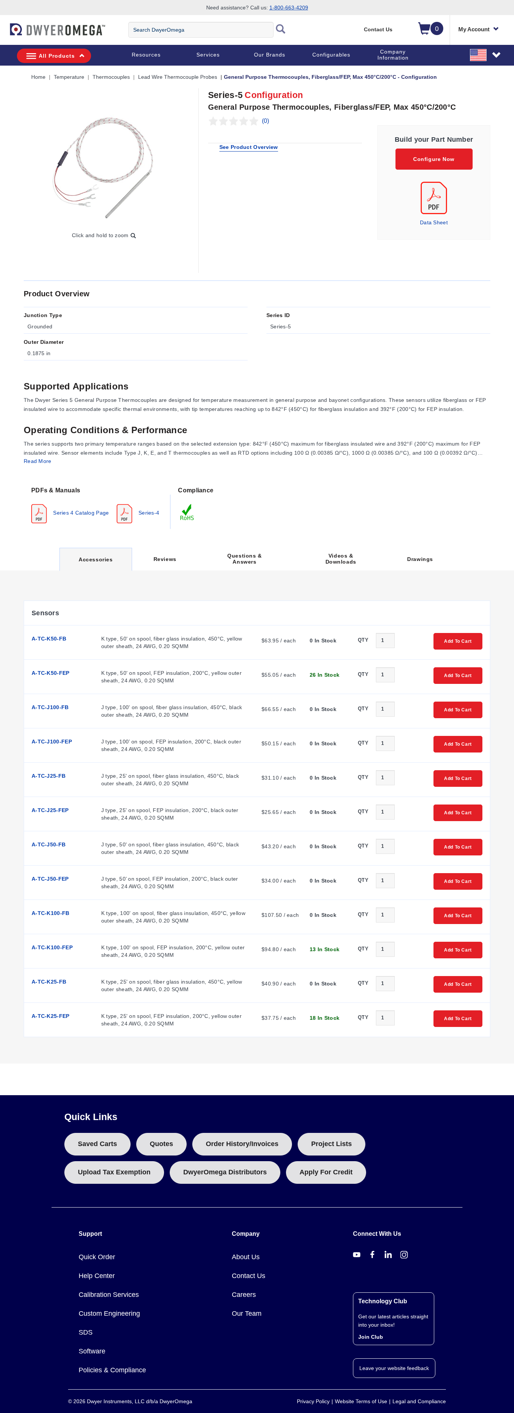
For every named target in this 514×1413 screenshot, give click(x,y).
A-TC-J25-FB (48, 776)
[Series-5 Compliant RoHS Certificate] (187, 512)
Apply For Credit (326, 1172)
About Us (246, 1257)
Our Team (247, 1313)
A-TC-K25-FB (49, 982)
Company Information (393, 55)
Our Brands (269, 55)
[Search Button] (281, 30)
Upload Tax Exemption (114, 1172)
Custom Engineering (109, 1313)
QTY (363, 640)
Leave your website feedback (394, 1368)
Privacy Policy (313, 1401)
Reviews (165, 559)
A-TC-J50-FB (48, 844)
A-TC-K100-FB (51, 913)
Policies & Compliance (112, 1370)
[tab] (97, 504)
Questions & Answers (244, 559)
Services (208, 55)
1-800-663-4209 (288, 8)
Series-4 (148, 512)
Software (92, 1351)
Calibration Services (109, 1294)
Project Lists (331, 1144)
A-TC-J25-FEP (50, 810)
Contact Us (378, 29)
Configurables (331, 55)
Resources (146, 55)
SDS (86, 1332)
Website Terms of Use (361, 1401)
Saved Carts (97, 1144)
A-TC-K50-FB (49, 639)
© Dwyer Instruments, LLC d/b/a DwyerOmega (130, 1401)
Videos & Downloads (340, 559)
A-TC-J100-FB (50, 707)
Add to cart (458, 641)
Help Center (97, 1276)
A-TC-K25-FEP (51, 1016)
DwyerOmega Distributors (225, 1172)
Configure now (434, 159)
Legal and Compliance (419, 1401)
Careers (244, 1294)
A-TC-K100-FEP (52, 947)
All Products (57, 56)
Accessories (95, 563)
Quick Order (97, 1257)
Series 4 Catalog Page (80, 512)
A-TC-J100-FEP (52, 742)
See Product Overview (248, 147)
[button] (486, 54)
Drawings (420, 559)
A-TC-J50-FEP (50, 879)
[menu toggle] (4, 33)
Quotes (161, 1144)
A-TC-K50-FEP (51, 673)
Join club (370, 1337)
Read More (38, 461)
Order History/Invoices (242, 1144)
